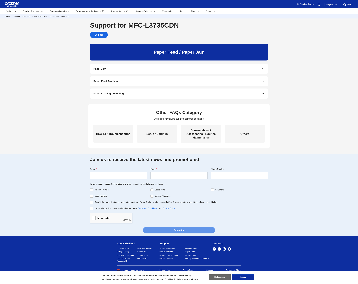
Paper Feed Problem (105, 81)
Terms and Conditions (147, 208)
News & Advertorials (144, 248)
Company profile (123, 248)
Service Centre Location (168, 255)
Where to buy (168, 11)
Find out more (219, 277)
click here (193, 279)
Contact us (210, 11)
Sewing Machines (162, 196)
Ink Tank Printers (102, 190)
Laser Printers (161, 190)
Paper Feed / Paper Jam (59, 16)
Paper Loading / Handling (108, 93)
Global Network (136, 271)
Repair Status (190, 252)
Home (7, 16)
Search (350, 4)
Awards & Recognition (125, 255)
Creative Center (191, 255)
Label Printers (101, 196)
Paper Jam (99, 68)
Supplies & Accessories (33, 11)
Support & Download (167, 248)
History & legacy (123, 252)
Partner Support (118, 11)
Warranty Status (191, 248)
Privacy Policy (169, 208)
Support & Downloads (59, 11)
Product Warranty (166, 252)
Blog (182, 11)
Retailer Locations (166, 259)
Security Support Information (196, 259)
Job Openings (142, 255)
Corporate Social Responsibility (123, 260)
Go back (99, 35)
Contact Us (141, 252)
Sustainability (142, 259)
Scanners (219, 190)
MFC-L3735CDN (40, 16)
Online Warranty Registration (88, 11)
